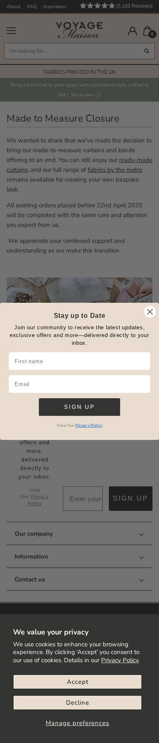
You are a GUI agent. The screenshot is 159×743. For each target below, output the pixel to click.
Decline (77, 703)
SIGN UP (79, 407)
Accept (77, 682)
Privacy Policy (120, 660)
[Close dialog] (150, 312)
